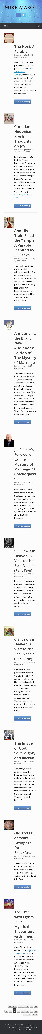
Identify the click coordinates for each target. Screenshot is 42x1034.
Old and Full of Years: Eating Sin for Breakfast (24, 843)
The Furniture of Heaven (23, 71)
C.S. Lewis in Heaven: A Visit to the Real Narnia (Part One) (24, 649)
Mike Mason (25, 57)
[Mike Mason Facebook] (18, 15)
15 (6, 1011)
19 (23, 1011)
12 (27, 1006)
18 (18, 1011)
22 (36, 1011)
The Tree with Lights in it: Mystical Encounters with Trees (24, 924)
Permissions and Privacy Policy (21, 1029)
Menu (9, 26)
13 (31, 1006)
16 (10, 1011)
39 (29, 1014)
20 (27, 1011)
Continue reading (23, 102)
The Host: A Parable (24, 49)
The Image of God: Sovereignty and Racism (24, 750)
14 (36, 1006)
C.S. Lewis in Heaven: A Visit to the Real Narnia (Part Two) (24, 560)
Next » (35, 1014)
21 (31, 1011)
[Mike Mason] (21, 7)
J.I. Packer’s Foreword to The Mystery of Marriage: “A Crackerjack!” (25, 464)
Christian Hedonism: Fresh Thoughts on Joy (23, 136)
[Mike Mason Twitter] (23, 15)
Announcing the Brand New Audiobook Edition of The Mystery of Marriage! (25, 348)
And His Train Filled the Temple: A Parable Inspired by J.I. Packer (24, 242)
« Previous (12, 1006)
